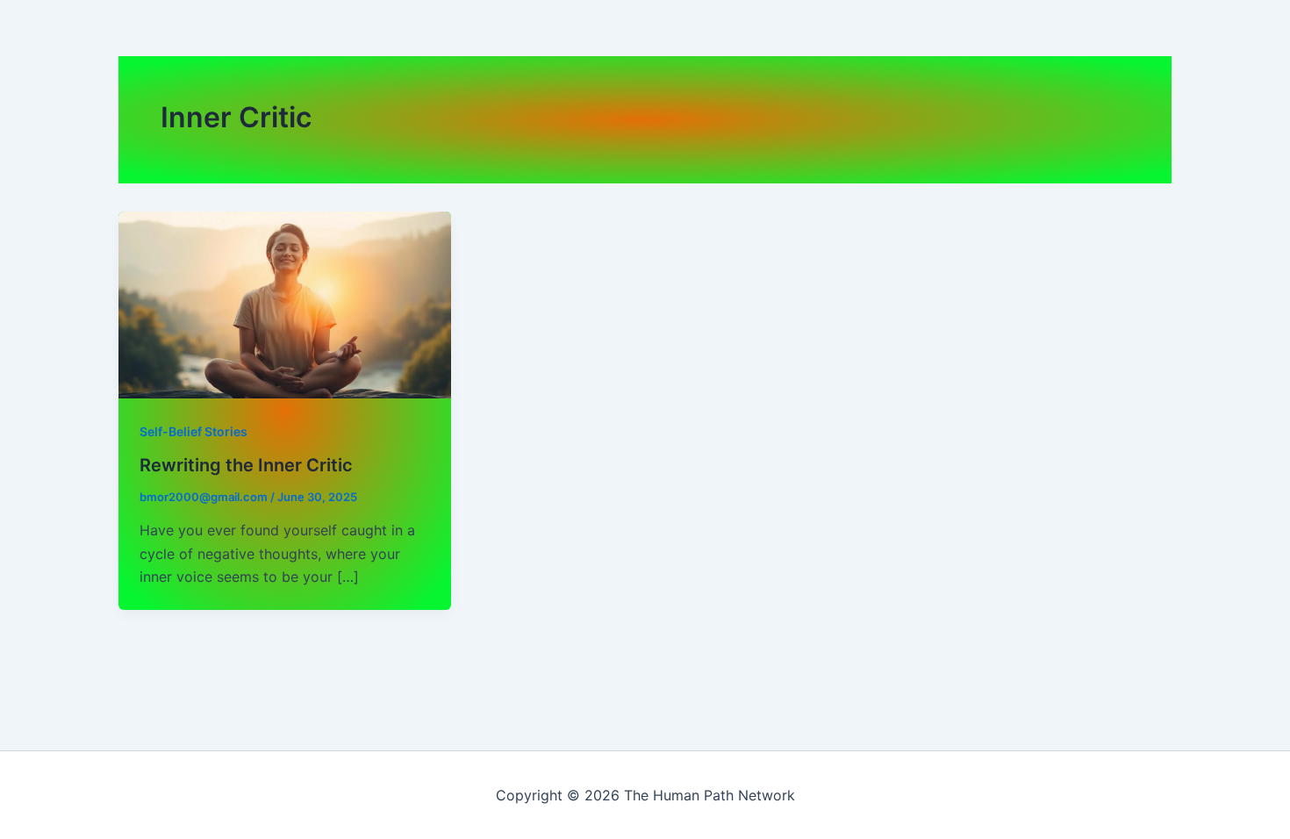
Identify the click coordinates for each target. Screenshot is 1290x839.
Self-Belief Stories (193, 431)
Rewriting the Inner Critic (246, 465)
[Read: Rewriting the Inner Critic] (284, 303)
